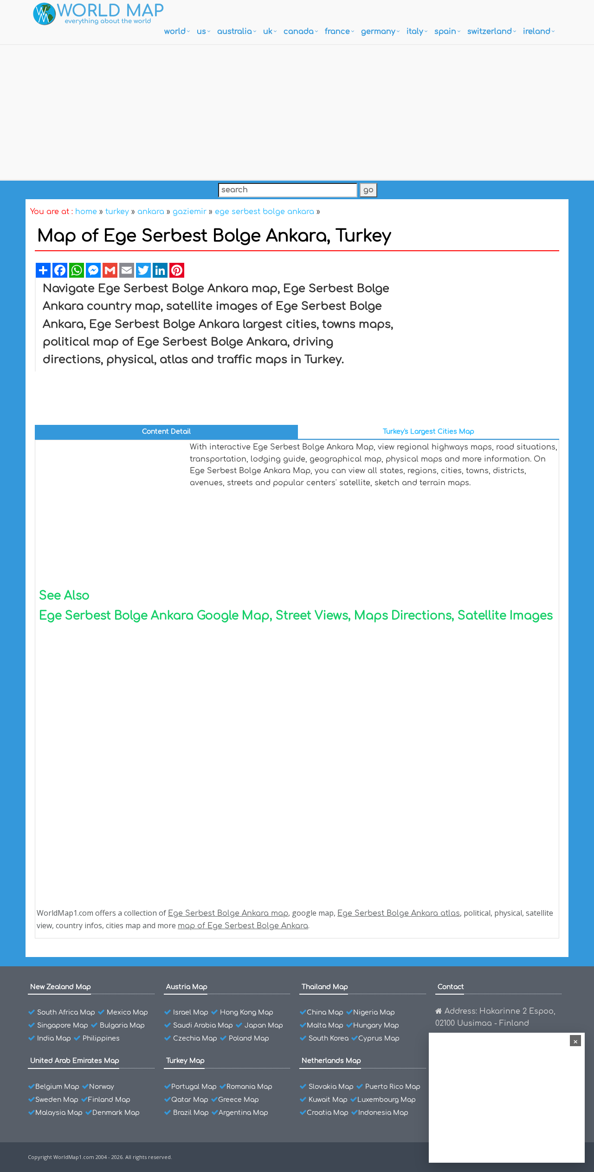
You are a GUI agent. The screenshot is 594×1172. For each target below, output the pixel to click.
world (175, 31)
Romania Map (249, 1086)
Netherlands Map (331, 1060)
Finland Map (109, 1099)
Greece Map (238, 1099)
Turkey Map (185, 1060)
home (86, 212)
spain (445, 31)
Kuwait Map (328, 1099)
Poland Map (249, 1038)
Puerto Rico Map (392, 1086)
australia (234, 31)
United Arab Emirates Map (74, 1060)
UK (267, 31)
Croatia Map (328, 1112)
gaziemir (190, 212)
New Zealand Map (60, 986)
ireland (536, 31)
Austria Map (186, 986)
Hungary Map (376, 1025)
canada (299, 31)
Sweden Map (56, 1099)
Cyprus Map (379, 1038)
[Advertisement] (297, 110)
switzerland (489, 31)
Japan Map (264, 1025)
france (337, 31)
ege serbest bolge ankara (264, 212)
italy (415, 31)
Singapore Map (62, 1025)
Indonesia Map (383, 1112)
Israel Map (190, 1012)
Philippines (101, 1038)
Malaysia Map (59, 1112)
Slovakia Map (331, 1086)
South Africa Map (66, 1012)
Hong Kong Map (246, 1012)
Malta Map (325, 1025)
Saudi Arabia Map (203, 1025)
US (201, 31)
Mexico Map (127, 1012)
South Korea (329, 1038)
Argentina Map (243, 1112)
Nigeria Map (374, 1012)
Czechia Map (195, 1038)
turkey (117, 212)
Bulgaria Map (122, 1025)
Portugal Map (194, 1086)
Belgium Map (57, 1086)
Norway (101, 1086)
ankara (150, 212)
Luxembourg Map (386, 1099)
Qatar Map (189, 1099)
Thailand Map (325, 986)
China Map (325, 1012)
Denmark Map (116, 1112)
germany (378, 31)
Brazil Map (191, 1112)
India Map (54, 1038)
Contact (451, 986)
